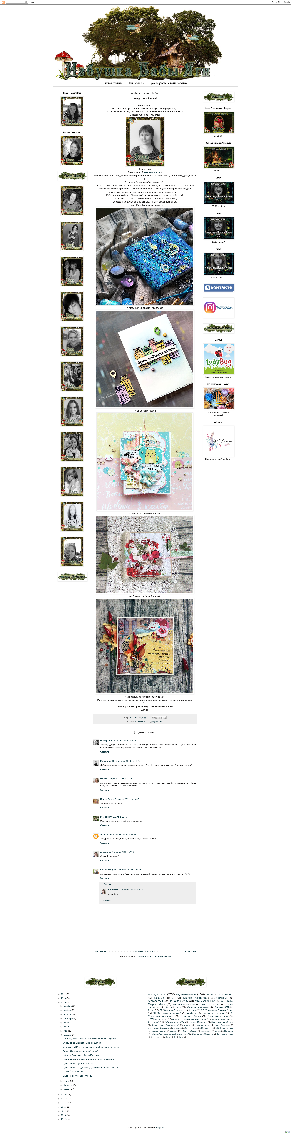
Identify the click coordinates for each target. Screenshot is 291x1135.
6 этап (168, 1037)
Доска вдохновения (218, 1016)
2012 (63, 1119)
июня (66, 1026)
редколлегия (157, 722)
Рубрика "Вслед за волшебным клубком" (170, 1034)
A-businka (105, 852)
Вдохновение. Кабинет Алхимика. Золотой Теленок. (89, 1059)
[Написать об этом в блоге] (156, 717)
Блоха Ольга (107, 799)
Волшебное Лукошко (184, 1004)
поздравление (203, 1025)
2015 (63, 1107)
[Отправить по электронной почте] (153, 717)
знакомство (206, 1031)
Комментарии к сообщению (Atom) (153, 956)
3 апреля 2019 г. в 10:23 (125, 740)
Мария (103, 778)
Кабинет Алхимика (194, 997)
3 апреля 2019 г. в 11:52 (124, 834)
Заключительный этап (222, 1022)
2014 (63, 1111)
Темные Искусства (198, 1022)
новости (173, 1031)
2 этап (192, 1010)
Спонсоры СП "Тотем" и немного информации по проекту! (92, 1047)
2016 (63, 1103)
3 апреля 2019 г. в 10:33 (120, 778)
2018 (63, 1094)
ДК (175, 1037)
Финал (181, 1037)
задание (159, 997)
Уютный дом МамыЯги (202, 1034)
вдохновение (186, 994)
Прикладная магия (224, 1034)
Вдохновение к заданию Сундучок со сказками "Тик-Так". (91, 1067)
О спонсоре (226, 994)
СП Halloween (191, 1028)
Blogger (159, 1127)
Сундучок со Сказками (158, 1028)
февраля (68, 1085)
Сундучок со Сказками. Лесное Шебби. (82, 1043)
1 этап (151, 1010)
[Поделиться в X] (159, 717)
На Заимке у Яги (179, 1001)
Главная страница (113, 83)
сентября (68, 1018)
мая (66, 1031)
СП (173, 997)
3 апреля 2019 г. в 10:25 (128, 761)
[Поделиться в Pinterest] (165, 717)
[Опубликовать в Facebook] (162, 717)
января (67, 1089)
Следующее (100, 951)
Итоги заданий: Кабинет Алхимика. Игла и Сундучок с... (90, 1038)
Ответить (104, 752)
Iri (101, 817)
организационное (142, 722)
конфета (191, 1013)
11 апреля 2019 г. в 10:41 (131, 889)
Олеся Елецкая (108, 869)
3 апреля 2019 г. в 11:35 (115, 817)
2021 (63, 994)
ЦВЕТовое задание (157, 1019)
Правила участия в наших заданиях (168, 83)
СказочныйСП (222, 1007)
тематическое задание (213, 1013)
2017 (63, 1098)
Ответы (107, 884)
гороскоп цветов (158, 1031)
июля (66, 1022)
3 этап (216, 1004)
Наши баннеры (136, 83)
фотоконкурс (157, 1037)
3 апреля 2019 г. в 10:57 (127, 799)
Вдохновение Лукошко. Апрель (78, 1063)
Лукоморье (220, 997)
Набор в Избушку (189, 1031)
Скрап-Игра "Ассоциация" (165, 1025)
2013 (63, 1115)
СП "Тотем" (153, 1022)
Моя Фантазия (223, 1025)
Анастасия (106, 834)
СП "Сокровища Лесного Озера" (217, 1010)
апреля (67, 1035)
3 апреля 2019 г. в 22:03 (129, 869)
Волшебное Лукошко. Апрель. (77, 1076)
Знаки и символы (220, 1019)
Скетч (169, 1007)
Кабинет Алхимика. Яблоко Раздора (81, 1055)
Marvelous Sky (107, 761)
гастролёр (177, 1028)
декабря (68, 1006)
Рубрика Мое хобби (174, 1022)
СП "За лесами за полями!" (167, 1013)
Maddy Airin (106, 740)
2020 (63, 998)
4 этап (175, 1019)
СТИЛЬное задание (224, 1028)
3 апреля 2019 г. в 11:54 (123, 852)
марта (67, 1081)
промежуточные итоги (195, 1019)
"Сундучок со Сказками (198, 1007)
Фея (179, 1007)
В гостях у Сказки (191, 1016)
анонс (187, 1025)
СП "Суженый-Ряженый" (172, 1010)
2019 (63, 1002)
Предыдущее (189, 951)
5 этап (218, 1031)
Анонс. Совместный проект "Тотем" (80, 1051)
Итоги (209, 994)
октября (68, 1014)
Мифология (206, 1028)
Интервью (228, 1031)
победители (157, 994)
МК (203, 1004)
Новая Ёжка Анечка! (73, 1071)
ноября (67, 1010)
